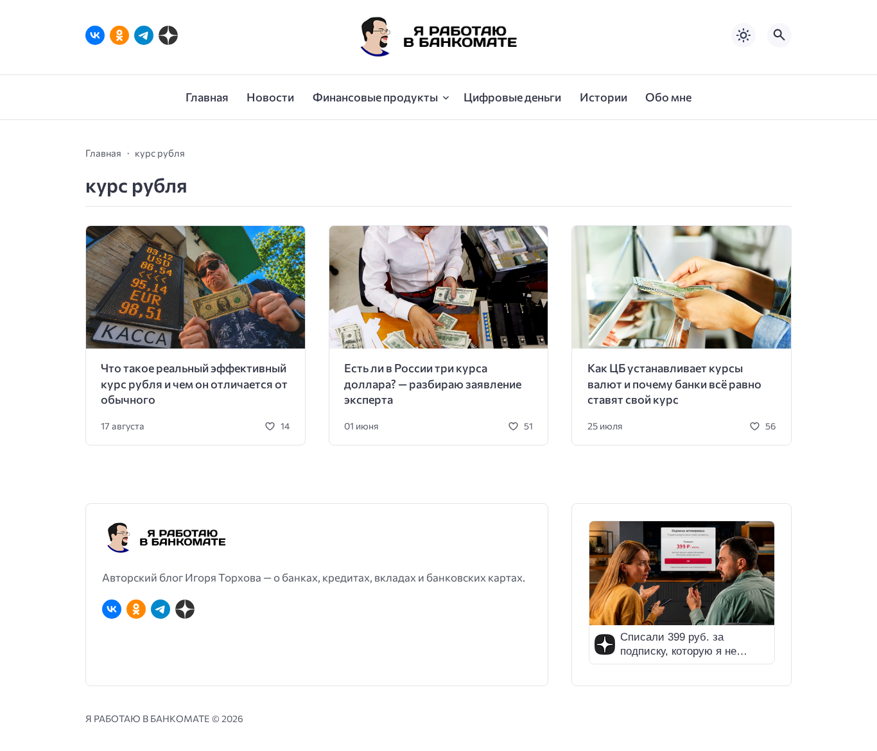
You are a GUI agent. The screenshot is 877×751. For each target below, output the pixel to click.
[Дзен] (168, 35)
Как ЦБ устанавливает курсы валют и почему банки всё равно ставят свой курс (674, 383)
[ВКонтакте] (95, 35)
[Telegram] (143, 35)
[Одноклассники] (119, 35)
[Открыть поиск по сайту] (779, 35)
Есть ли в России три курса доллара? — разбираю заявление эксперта (432, 383)
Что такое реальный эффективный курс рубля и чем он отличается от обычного (194, 383)
